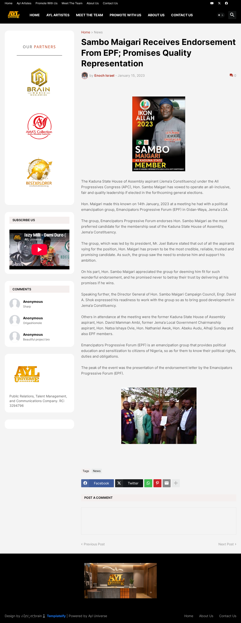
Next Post (226, 544)
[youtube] (212, 3)
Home (8, 3)
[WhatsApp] (148, 483)
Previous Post (94, 544)
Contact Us (110, 3)
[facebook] (226, 3)
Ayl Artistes (24, 3)
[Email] (167, 483)
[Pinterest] (157, 483)
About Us (93, 3)
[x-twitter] (219, 3)
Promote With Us (46, 3)
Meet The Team (72, 3)
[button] (221, 15)
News (98, 32)
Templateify (56, 616)
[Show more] (176, 483)
